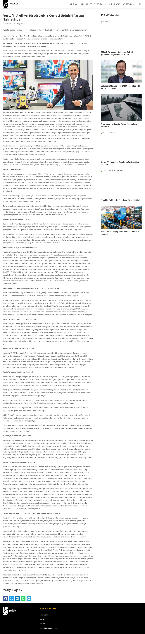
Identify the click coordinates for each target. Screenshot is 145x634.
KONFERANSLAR (129, 4)
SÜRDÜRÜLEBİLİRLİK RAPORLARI (94, 4)
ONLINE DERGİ (114, 4)
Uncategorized (19, 24)
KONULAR (73, 4)
